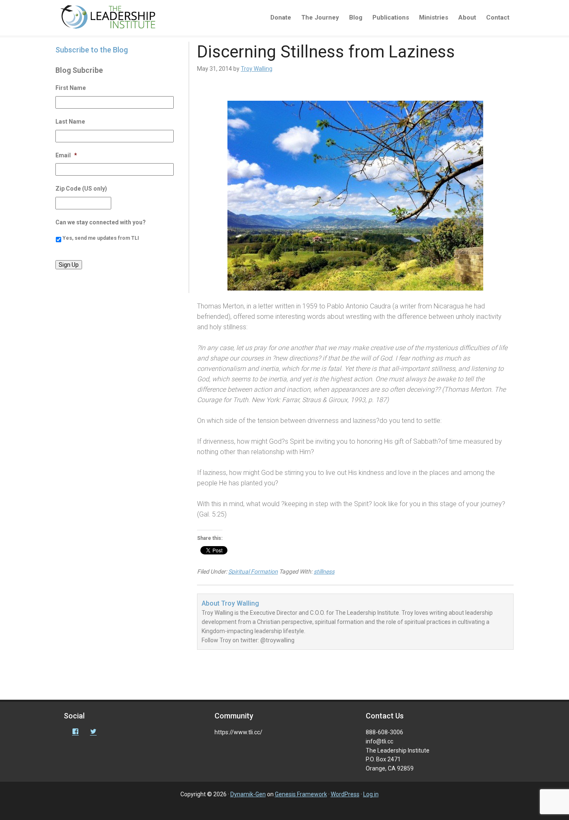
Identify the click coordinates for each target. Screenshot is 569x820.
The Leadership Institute (114, 18)
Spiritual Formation (253, 571)
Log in (371, 794)
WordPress (345, 794)
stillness (324, 571)
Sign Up (69, 264)
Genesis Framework (301, 794)
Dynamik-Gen (248, 794)
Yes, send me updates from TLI (100, 238)
